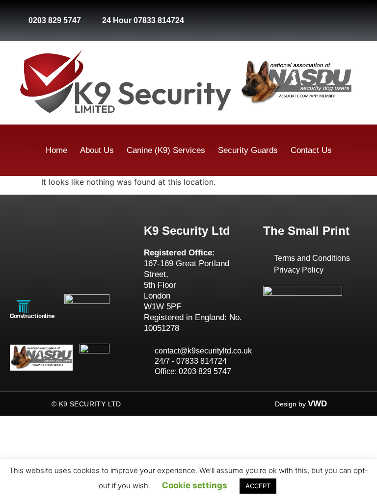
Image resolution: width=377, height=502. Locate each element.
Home (56, 150)
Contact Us (311, 150)
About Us (97, 150)
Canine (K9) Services (166, 150)
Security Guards (248, 150)
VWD (317, 403)
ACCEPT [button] (257, 486)
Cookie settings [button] (194, 485)
